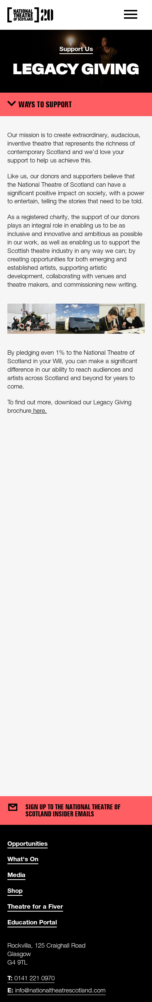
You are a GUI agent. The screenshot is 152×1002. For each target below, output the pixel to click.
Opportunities (27, 843)
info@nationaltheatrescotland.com (56, 990)
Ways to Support (45, 104)
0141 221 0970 (31, 978)
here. (39, 410)
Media (16, 874)
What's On (22, 859)
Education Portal (32, 922)
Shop (15, 890)
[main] (76, 405)
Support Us (76, 49)
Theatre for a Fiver (35, 906)
